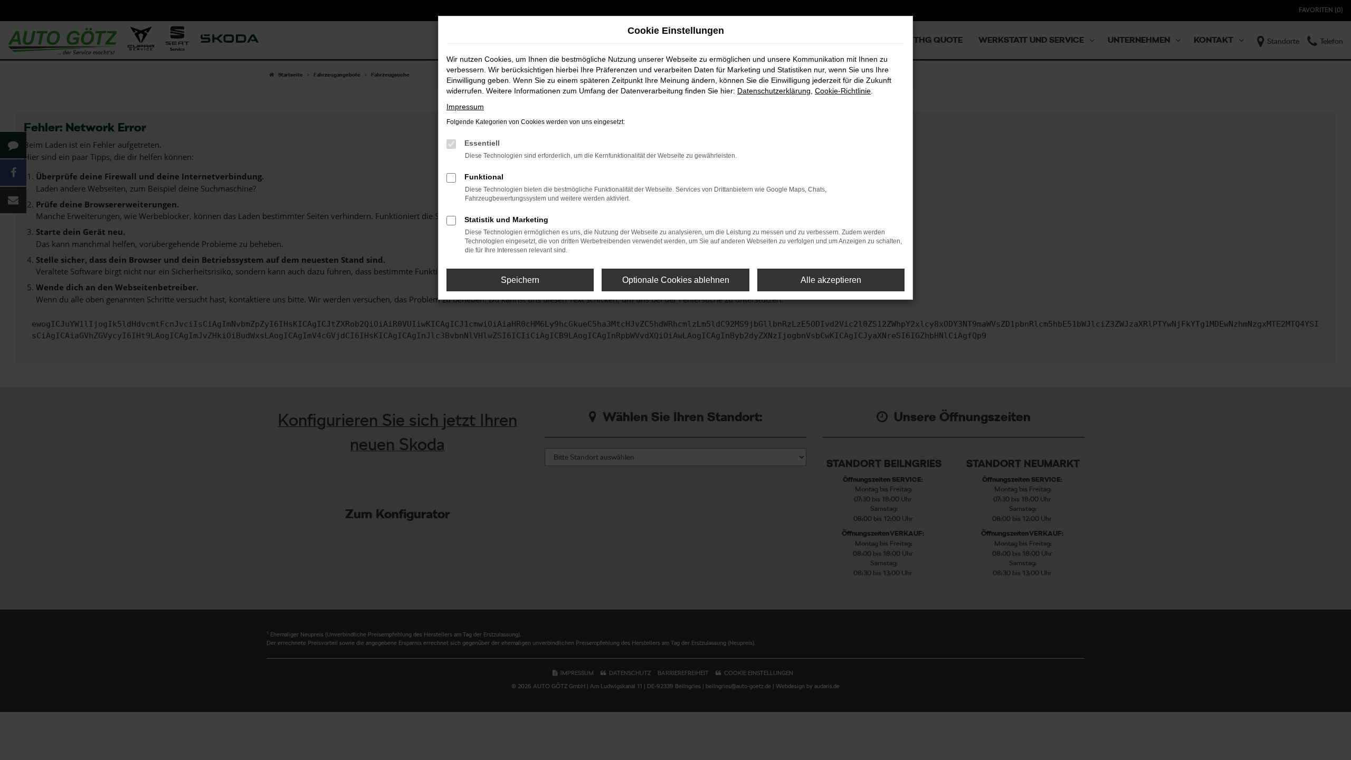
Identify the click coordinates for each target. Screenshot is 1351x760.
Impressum (465, 106)
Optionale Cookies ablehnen (675, 280)
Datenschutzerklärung (774, 91)
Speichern (520, 280)
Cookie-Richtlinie (843, 91)
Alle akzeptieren (831, 280)
